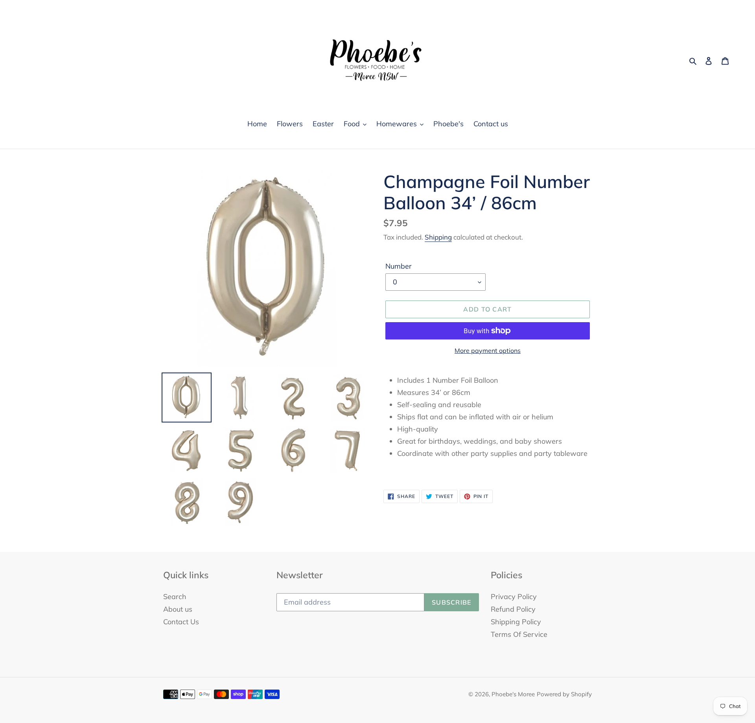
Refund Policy (513, 609)
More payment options (488, 350)
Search (174, 596)
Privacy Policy (514, 596)
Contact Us (181, 621)
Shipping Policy (516, 621)
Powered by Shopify (564, 694)
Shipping (438, 237)
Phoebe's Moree (513, 694)
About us (177, 609)
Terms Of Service (519, 634)
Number (398, 266)
